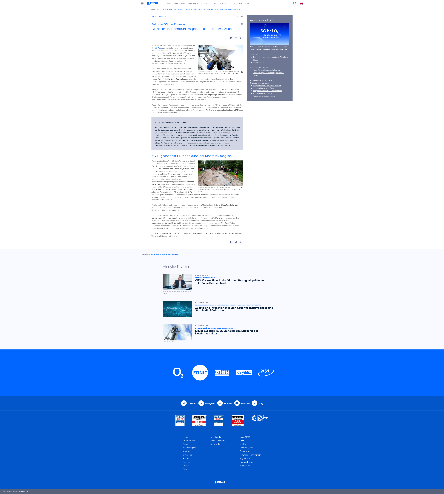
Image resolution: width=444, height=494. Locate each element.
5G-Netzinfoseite (267, 47)
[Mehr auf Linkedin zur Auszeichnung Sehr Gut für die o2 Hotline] (219, 420)
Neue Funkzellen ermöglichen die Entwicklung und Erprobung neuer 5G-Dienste (268, 72)
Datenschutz (245, 451)
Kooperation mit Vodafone (263, 88)
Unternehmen (172, 3)
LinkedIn (192, 403)
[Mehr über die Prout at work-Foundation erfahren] (260, 420)
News (247, 3)
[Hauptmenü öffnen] (142, 3)
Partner (223, 3)
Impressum (245, 465)
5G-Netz (158, 48)
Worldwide (215, 444)
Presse (239, 3)
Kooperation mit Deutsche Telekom (267, 85)
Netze (182, 3)
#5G (152, 255)
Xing (261, 403)
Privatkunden (216, 437)
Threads (228, 403)
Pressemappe (258, 62)
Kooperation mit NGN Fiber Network (267, 90)
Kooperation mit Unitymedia (264, 96)
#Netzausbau (170, 255)
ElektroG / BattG (247, 447)
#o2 (176, 255)
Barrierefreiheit (247, 462)
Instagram (210, 403)
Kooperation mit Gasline (262, 93)
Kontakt (243, 444)
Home (185, 437)
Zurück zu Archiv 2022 (159, 16)
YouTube (245, 403)
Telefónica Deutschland (168, 9)
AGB (242, 440)
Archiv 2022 (202, 9)
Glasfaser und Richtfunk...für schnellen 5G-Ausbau (223, 9)
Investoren (214, 3)
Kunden (204, 3)
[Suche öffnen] (294, 3)
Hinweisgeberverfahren (250, 454)
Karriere (231, 3)
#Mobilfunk (157, 255)
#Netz (163, 255)
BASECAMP (245, 437)
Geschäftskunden (218, 440)
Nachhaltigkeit (193, 3)
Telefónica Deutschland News (187, 9)
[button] (231, 37)
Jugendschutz (246, 458)
